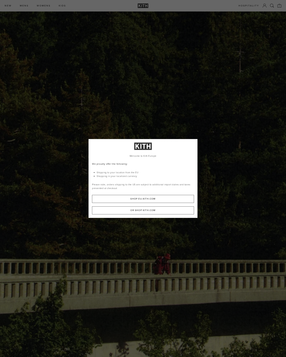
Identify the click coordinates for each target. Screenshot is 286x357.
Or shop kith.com (142, 210)
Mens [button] (24, 5)
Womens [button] (44, 5)
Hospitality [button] (249, 5)
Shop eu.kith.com (142, 199)
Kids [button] (62, 5)
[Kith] (143, 6)
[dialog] (143, 178)
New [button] (8, 5)
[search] (272, 6)
